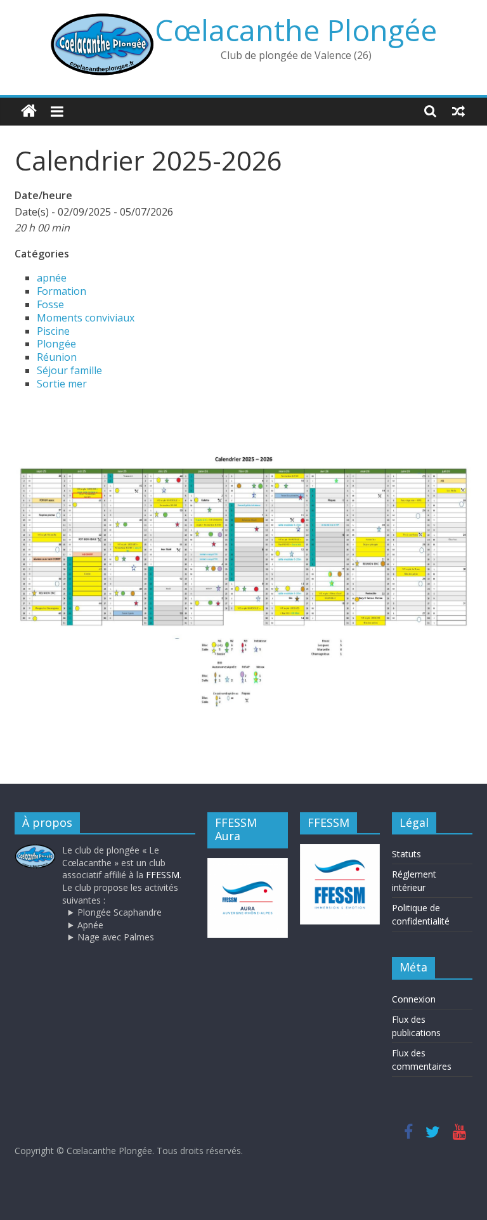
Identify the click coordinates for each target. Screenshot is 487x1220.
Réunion (57, 357)
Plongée (56, 344)
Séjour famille (69, 370)
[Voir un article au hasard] (458, 111)
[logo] (35, 850)
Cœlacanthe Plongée (296, 29)
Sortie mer (62, 384)
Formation (61, 291)
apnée (52, 278)
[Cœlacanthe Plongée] (29, 111)
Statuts (406, 854)
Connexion (414, 999)
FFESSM (162, 875)
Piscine (53, 331)
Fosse (50, 304)
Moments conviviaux (85, 318)
